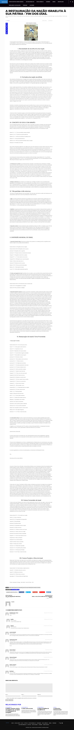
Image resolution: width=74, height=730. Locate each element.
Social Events (17, 723)
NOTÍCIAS (29, 724)
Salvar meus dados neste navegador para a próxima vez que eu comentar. (22, 698)
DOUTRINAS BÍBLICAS (23, 724)
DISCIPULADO (61, 1)
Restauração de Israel (36, 587)
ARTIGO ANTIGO (9, 595)
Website (39, 694)
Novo (7, 694)
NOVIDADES (39, 723)
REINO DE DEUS (46, 724)
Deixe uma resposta (13, 620)
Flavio (8, 20)
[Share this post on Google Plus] (7, 28)
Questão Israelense (18, 587)
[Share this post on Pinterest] (7, 31)
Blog (22, 723)
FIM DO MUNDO (35, 724)
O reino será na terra (27, 708)
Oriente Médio (11, 587)
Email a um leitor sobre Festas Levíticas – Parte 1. (42, 597)
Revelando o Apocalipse (14, 5)
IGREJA (54, 1)
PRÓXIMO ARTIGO (49, 595)
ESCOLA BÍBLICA (40, 1)
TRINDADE (25, 5)
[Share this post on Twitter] (7, 26)
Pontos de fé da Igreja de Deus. (16, 1)
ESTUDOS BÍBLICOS (30, 1)
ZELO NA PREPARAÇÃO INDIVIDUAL (13, 596)
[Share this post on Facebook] (7, 24)
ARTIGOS (54, 707)
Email (22, 694)
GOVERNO (48, 1)
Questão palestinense (27, 587)
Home (12, 723)
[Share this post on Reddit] (7, 33)
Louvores (32, 5)
